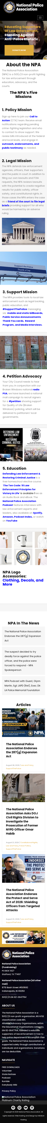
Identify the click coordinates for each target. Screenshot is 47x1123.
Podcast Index (23, 516)
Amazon (8, 516)
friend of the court (19, 201)
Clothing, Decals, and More (23, 582)
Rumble (6, 1081)
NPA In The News (23, 623)
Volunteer (7, 1070)
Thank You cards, (14, 320)
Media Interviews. (31, 324)
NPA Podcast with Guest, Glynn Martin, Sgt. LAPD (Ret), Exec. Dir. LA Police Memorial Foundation (23, 685)
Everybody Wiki (9, 1084)
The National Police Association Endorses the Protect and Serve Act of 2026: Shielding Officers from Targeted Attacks (23, 900)
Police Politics (25, 846)
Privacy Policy (9, 1091)
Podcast (6, 1077)
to (31, 201)
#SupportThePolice (15, 309)
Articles (23, 704)
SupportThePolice (13, 768)
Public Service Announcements (22, 317)
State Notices (9, 1074)
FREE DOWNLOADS (11, 1067)
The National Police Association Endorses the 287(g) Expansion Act (23, 636)
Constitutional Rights (28, 842)
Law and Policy (27, 765)
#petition (15, 401)
